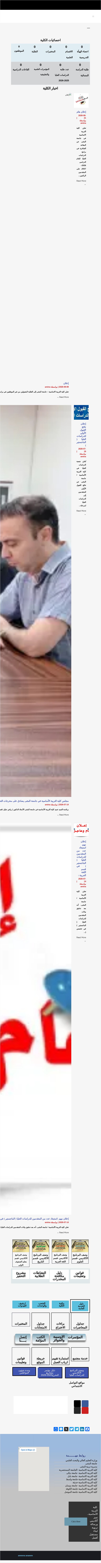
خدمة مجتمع (80, 1358)
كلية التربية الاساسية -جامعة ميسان (81, 1485)
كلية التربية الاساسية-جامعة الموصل (80, 1492)
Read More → (63, 397)
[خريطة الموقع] (40, 1351)
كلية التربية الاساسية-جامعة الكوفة (81, 1489)
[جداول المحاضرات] (80, 1316)
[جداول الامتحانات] (40, 1316)
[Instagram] (77, 1410)
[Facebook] (85, 1403)
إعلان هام (81, 112)
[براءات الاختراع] (60, 1316)
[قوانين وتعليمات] (21, 1351)
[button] (16, 1405)
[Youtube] (85, 1410)
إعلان (66, 383)
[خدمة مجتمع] (80, 1351)
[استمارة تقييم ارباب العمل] (60, 1351)
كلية (82, 1476)
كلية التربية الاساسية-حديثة (85, 1482)
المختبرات (21, 1323)
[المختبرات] (21, 1316)
